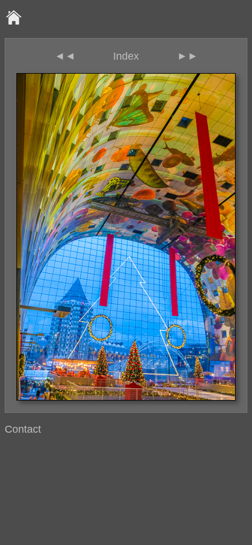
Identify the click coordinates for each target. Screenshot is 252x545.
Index (126, 56)
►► (187, 56)
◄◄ (65, 56)
